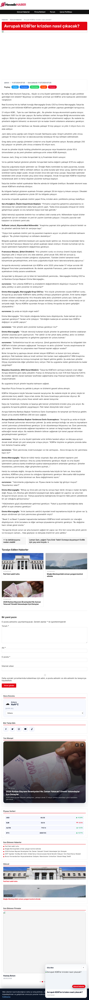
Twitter (15, 87)
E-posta (6, 657)
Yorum (5, 626)
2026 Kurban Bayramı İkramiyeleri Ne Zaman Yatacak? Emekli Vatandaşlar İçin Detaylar (36, 851)
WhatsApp (34, 87)
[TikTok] (32, 729)
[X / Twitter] (12, 729)
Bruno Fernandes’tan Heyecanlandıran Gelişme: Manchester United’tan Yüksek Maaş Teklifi (38, 856)
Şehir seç (9, 708)
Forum (52, 12)
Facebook (24, 87)
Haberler (5, 20)
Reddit (44, 87)
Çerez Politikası (66, 12)
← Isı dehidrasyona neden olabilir (11, 541)
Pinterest (52, 87)
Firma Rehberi (39, 12)
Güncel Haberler (23, 12)
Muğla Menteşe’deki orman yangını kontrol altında (23, 849)
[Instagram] (19, 729)
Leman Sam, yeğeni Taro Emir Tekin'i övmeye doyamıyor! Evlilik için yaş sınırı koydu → (57, 541)
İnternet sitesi (8, 666)
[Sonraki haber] (82, 745)
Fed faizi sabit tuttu (12, 846)
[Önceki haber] (77, 745)
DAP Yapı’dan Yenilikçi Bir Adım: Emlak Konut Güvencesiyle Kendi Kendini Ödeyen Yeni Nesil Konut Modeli (43, 854)
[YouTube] (25, 729)
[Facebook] (6, 729)
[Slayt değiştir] (40, 981)
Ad (4, 648)
